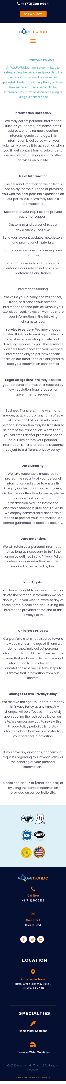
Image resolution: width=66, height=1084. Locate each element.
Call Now (33, 895)
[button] (33, 41)
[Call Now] (33, 889)
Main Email (33, 920)
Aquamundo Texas (33, 979)
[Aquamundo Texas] (33, 972)
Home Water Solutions (33, 1030)
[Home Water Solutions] (33, 1023)
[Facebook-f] (23, 939)
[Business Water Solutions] (33, 1044)
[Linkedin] (40, 939)
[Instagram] (32, 939)
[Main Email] (33, 913)
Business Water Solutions (33, 1052)
